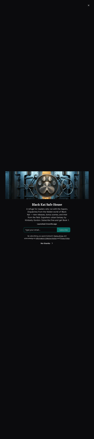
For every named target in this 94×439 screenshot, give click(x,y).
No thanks (45, 243)
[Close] (88, 5)
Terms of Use (58, 236)
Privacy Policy (65, 238)
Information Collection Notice (46, 238)
